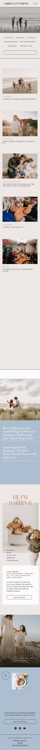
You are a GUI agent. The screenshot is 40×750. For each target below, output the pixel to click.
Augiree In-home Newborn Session (19, 99)
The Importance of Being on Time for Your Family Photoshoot (18, 185)
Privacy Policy (20, 740)
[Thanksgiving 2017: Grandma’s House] (20, 251)
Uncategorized (7, 225)
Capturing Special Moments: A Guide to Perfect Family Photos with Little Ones (20, 452)
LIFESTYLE (6, 181)
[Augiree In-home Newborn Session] (20, 166)
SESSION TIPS (14, 181)
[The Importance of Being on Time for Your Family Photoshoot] (20, 81)
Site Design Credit (20, 745)
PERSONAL (6, 267)
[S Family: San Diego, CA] (20, 209)
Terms (20, 743)
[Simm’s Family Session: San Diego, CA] (20, 123)
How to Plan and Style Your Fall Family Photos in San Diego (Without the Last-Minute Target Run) (19, 433)
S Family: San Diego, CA (13, 227)
